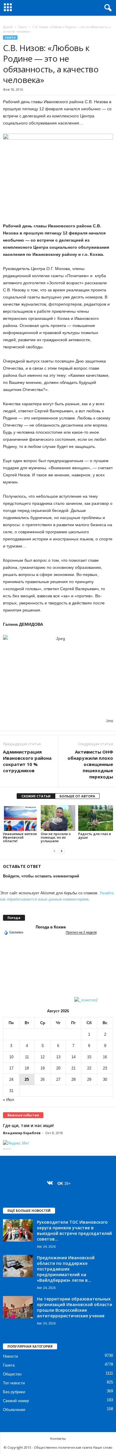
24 (11, 1079)
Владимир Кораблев (21, 1133)
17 (11, 1068)
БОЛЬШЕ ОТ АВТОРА (77, 796)
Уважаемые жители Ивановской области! (20, 837)
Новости (10, 1356)
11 (27, 1057)
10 (11, 1057)
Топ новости (14, 1383)
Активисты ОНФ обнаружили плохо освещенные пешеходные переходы (90, 764)
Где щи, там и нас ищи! (28, 1125)
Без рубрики (14, 1392)
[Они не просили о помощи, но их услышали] (58, 818)
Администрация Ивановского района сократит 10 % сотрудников (27, 761)
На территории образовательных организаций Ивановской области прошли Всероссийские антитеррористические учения (74, 1307)
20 (58, 1068)
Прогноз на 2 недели (81, 932)
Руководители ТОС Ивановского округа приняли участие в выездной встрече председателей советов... (74, 1230)
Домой (7, 27)
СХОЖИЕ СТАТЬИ (36, 796)
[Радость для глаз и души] (95, 818)
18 (27, 1068)
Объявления (14, 1409)
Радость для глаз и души (94, 835)
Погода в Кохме (51, 927)
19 (42, 1068)
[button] (106, 8)
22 (89, 1068)
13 (58, 1057)
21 (73, 1068)
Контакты (58, 1438)
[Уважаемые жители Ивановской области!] (20, 818)
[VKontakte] (51, 1183)
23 (105, 1068)
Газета (22, 27)
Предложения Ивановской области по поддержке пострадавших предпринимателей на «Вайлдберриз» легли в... (66, 1269)
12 (42, 1057)
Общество (12, 1374)
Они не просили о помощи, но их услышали (56, 837)
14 (73, 1057)
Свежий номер (16, 1401)
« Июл (8, 1099)
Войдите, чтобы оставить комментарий (41, 876)
